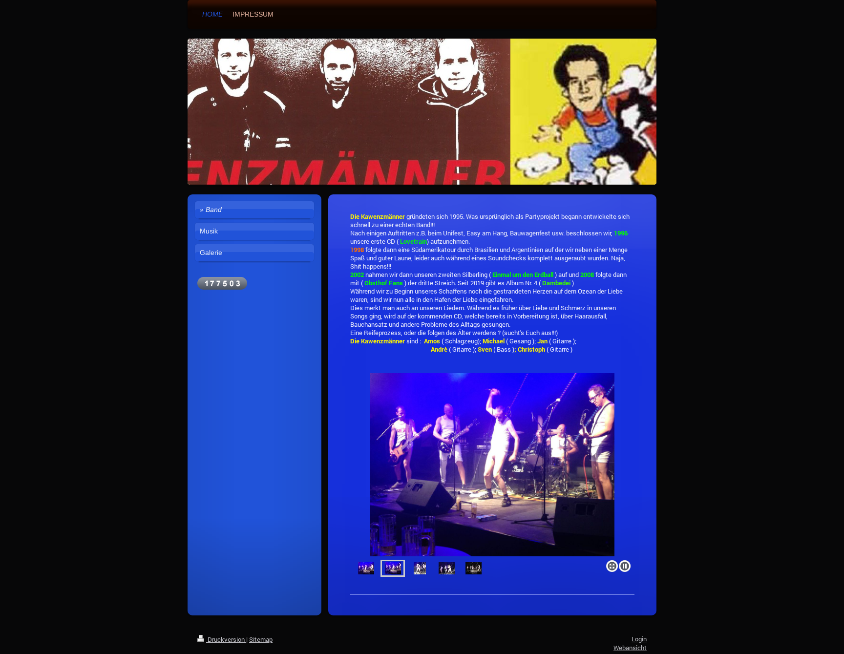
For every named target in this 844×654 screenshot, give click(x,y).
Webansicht (630, 648)
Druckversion (226, 639)
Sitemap (261, 639)
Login (639, 639)
